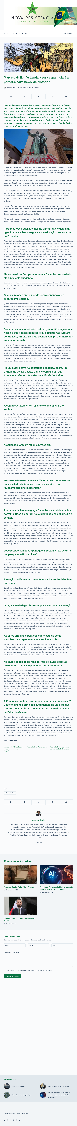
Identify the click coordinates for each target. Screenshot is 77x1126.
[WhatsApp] (52, 96)
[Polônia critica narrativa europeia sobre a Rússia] (20, 906)
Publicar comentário (12, 976)
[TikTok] (13, 33)
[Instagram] (22, 33)
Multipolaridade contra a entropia (58, 1086)
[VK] (16, 33)
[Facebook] (19, 33)
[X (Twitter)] (7, 33)
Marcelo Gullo (10, 793)
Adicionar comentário (12, 952)
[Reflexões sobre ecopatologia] (7, 1095)
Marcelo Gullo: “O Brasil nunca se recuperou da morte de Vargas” (13, 749)
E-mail (31, 945)
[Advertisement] (38, 769)
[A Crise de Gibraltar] (7, 1086)
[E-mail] (66, 96)
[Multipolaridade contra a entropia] (43, 1086)
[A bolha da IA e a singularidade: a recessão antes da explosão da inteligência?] (56, 874)
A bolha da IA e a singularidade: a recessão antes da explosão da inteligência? (59, 1095)
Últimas (36, 87)
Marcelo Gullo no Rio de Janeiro (37, 747)
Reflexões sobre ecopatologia (21, 1095)
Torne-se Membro (66, 33)
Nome (7, 945)
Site (54, 945)
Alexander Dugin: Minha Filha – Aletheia (19, 887)
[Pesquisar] (26, 33)
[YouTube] (10, 33)
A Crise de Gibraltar (18, 1086)
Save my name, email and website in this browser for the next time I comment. (29, 970)
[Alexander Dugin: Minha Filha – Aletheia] (20, 874)
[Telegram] (4, 33)
